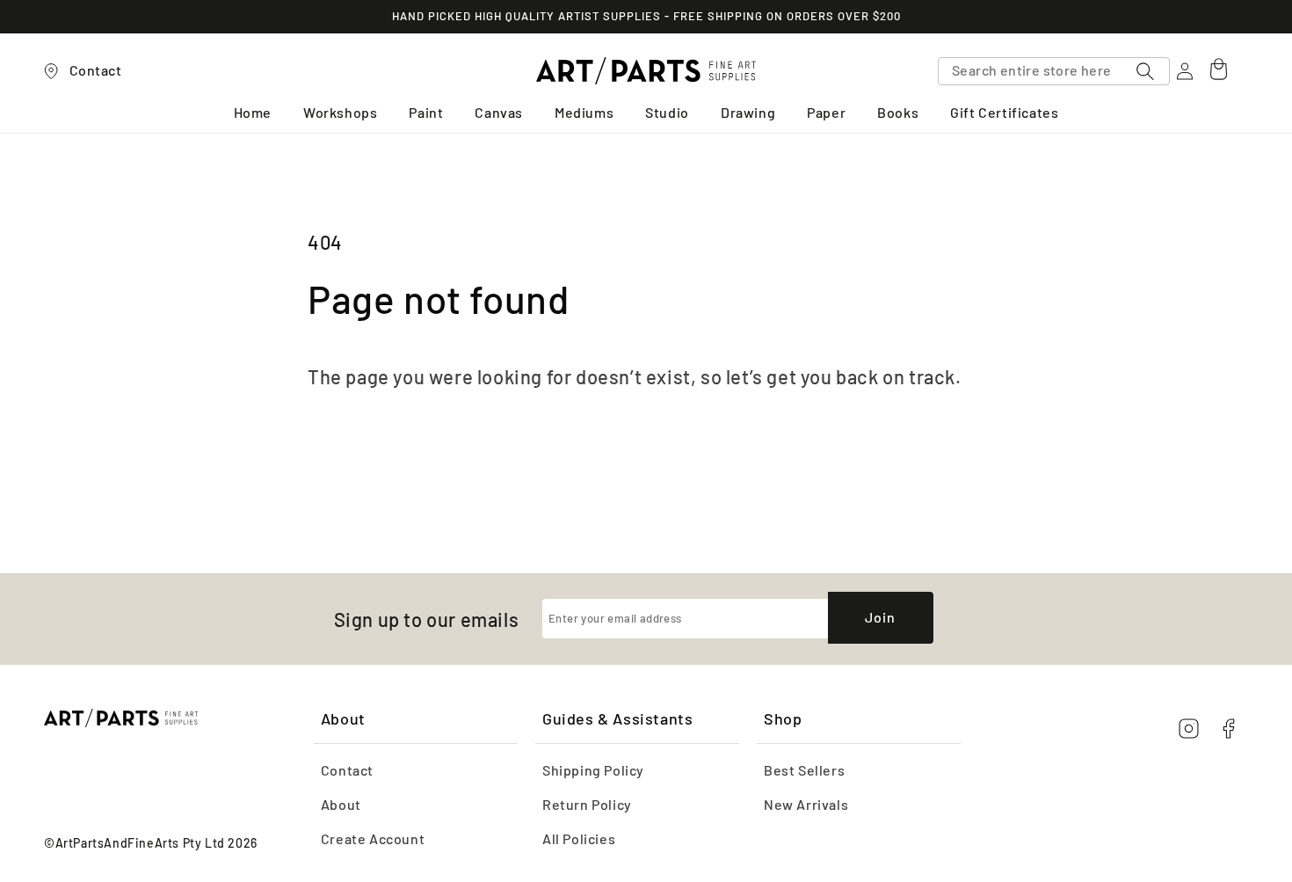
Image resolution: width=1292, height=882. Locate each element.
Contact (347, 770)
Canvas (499, 113)
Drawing (748, 113)
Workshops (340, 113)
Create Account (373, 838)
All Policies (578, 838)
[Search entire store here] (1145, 71)
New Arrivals (806, 804)
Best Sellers (804, 770)
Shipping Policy (593, 770)
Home (253, 113)
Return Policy (587, 804)
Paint (426, 113)
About (341, 804)
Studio (667, 113)
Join (880, 617)
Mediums (584, 113)
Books (897, 113)
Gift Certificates (1004, 113)
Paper (826, 113)
